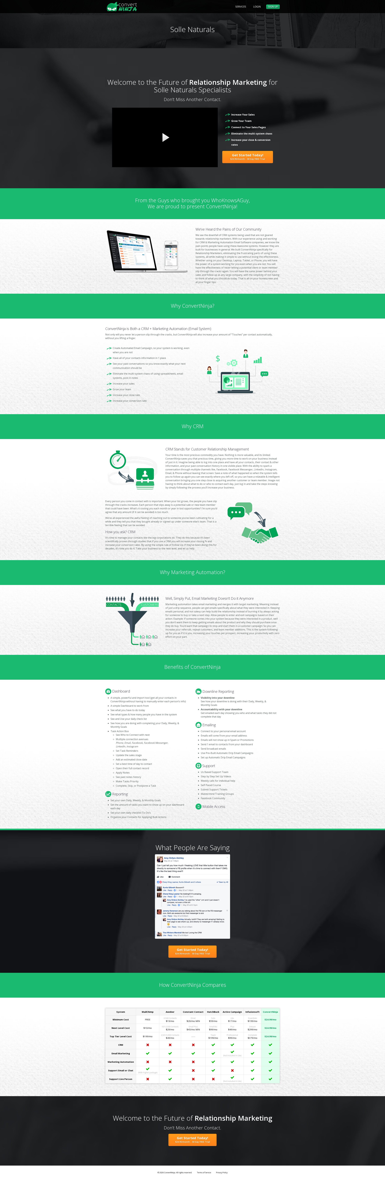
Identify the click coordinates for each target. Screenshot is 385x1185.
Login (257, 6)
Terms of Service (204, 1172)
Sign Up (273, 6)
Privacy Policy (222, 1172)
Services (240, 6)
